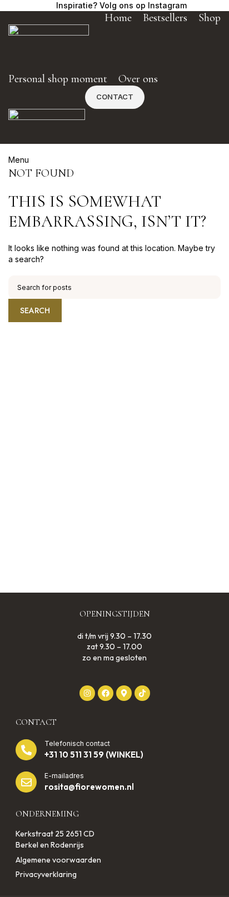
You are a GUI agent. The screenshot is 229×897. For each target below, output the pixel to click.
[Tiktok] (142, 693)
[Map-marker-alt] (124, 693)
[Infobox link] (115, 5)
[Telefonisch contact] (26, 749)
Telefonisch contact (77, 743)
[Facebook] (105, 693)
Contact (114, 96)
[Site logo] (48, 47)
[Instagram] (87, 693)
